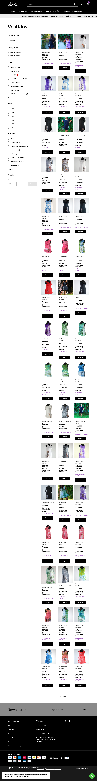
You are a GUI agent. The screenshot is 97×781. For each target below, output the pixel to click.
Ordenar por (13, 35)
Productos (23, 11)
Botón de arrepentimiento (53, 769)
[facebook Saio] (70, 721)
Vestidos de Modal (14, 55)
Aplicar (32, 184)
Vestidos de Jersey (14, 52)
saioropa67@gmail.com (44, 734)
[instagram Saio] (65, 721)
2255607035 (40, 730)
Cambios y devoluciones (72, 11)
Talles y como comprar (15, 746)
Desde (10, 180)
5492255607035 (41, 726)
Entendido (25, 776)
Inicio (13, 11)
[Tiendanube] (82, 769)
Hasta (20, 180)
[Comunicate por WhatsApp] (92, 776)
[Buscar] (75, 4)
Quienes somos (36, 11)
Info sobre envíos (52, 11)
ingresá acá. (40, 769)
